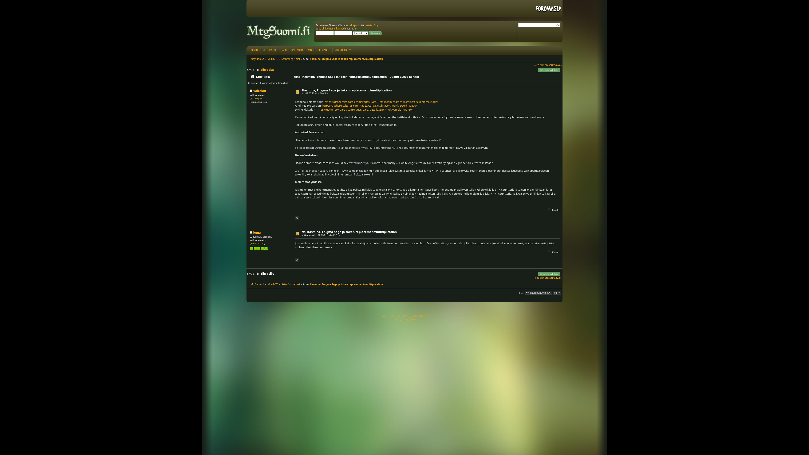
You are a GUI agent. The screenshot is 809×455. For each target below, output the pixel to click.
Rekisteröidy (343, 50)
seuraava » (555, 65)
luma (257, 232)
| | (256, 98)
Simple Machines (421, 316)
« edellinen (541, 65)
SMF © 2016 (403, 316)
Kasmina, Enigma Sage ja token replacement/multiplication (347, 90)
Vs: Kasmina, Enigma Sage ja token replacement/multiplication (349, 232)
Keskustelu (258, 50)
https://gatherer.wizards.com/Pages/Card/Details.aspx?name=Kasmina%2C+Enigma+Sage (381, 102)
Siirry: (521, 293)
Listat (272, 50)
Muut (311, 50)
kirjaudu (355, 25)
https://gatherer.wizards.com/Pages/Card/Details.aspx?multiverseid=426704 (369, 105)
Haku (283, 50)
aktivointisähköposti (333, 28)
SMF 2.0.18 (387, 316)
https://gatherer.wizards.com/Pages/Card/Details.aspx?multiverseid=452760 (364, 109)
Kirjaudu (324, 50)
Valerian (259, 91)
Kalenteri (297, 50)
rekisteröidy (371, 25)
